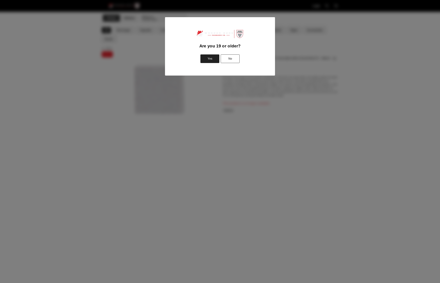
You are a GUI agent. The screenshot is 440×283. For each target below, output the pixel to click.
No (230, 58)
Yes (210, 58)
